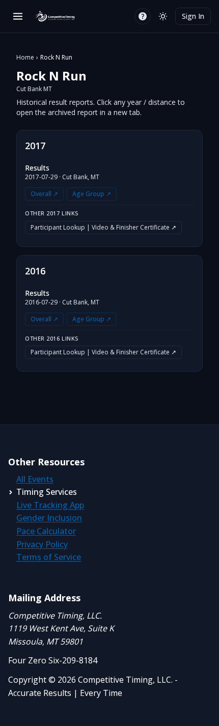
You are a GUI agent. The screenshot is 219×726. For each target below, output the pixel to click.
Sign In (193, 16)
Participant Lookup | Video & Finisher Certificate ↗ (103, 227)
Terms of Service (48, 557)
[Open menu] (18, 16)
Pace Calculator (46, 531)
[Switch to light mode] (163, 16)
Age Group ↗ (91, 193)
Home (25, 57)
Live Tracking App (50, 505)
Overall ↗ (44, 193)
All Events (34, 479)
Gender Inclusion (49, 517)
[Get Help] (142, 16)
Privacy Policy (42, 544)
